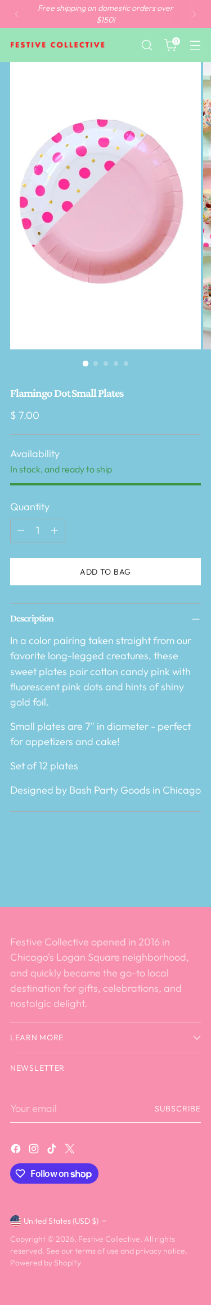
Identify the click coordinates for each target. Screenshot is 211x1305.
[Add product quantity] (54, 530)
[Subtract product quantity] (21, 530)
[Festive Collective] (58, 45)
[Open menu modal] (194, 45)
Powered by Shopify (45, 1263)
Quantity (30, 506)
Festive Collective (109, 1239)
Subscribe (178, 1108)
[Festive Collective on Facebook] (17, 1150)
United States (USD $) (61, 1221)
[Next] (194, 14)
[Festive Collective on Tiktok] (53, 1150)
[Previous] (17, 14)
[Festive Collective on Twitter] (71, 1150)
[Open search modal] (146, 45)
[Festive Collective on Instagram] (35, 1150)
